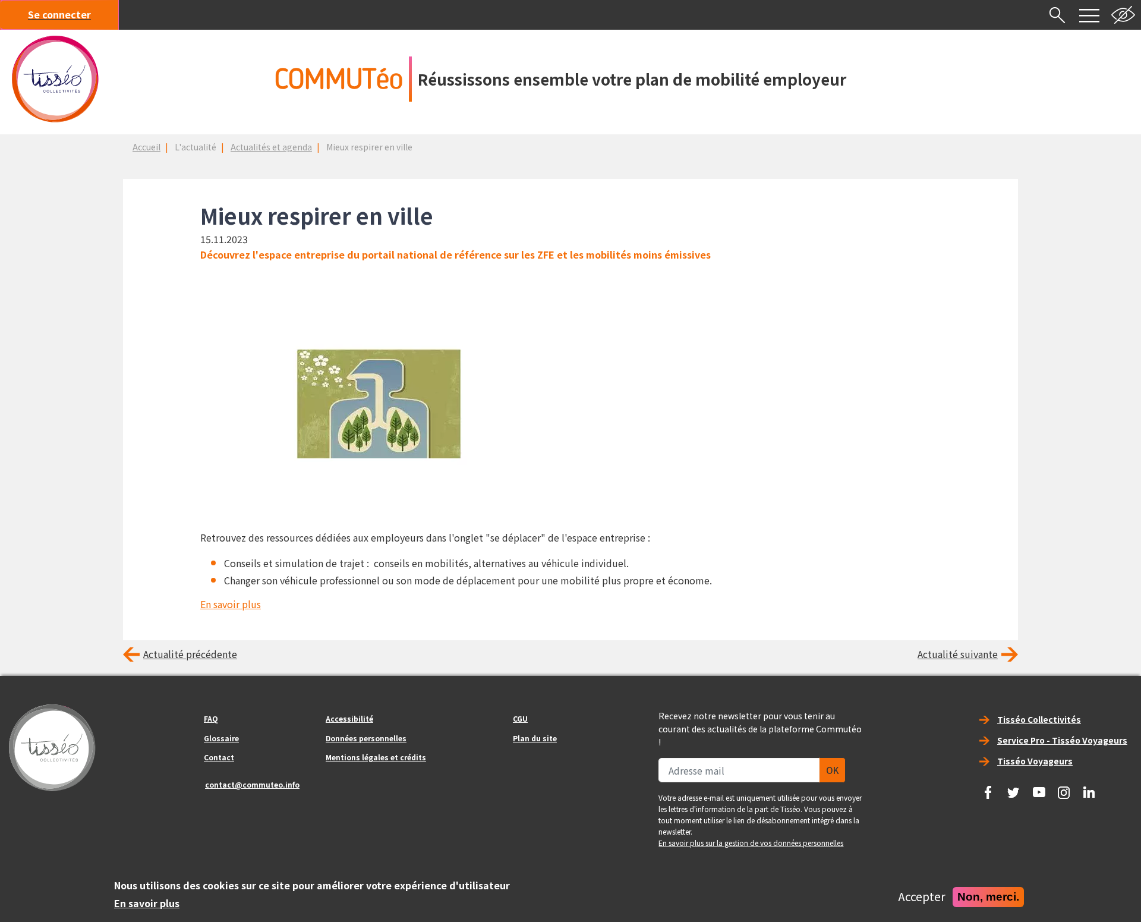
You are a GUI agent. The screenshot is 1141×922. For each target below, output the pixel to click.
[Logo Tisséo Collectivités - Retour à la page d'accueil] (55, 79)
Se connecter (59, 14)
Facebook (988, 788)
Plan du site (535, 738)
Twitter (1013, 788)
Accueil (146, 147)
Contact (219, 757)
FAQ (211, 718)
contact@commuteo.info (252, 784)
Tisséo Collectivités (1039, 719)
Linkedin (1089, 788)
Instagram (1064, 788)
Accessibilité (349, 718)
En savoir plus (230, 604)
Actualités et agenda (271, 147)
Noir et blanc (1123, 15)
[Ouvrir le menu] (1089, 15)
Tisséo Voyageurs (1035, 761)
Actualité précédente (190, 654)
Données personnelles (366, 738)
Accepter (921, 897)
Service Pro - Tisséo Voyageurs (1062, 740)
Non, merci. (988, 896)
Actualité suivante (958, 654)
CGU (520, 718)
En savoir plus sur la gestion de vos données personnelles (750, 843)
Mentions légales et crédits (376, 757)
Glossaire (221, 738)
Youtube (1039, 788)
